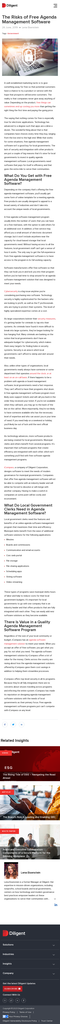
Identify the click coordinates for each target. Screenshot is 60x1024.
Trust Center (47, 1021)
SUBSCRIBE (11, 989)
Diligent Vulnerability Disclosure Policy (20, 1021)
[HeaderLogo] (9, 5)
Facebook (23, 999)
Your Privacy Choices (18, 1017)
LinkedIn (17, 999)
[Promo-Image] (30, 57)
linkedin (22, 723)
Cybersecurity (11, 291)
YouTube (5, 999)
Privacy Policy (9, 1012)
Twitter (11, 999)
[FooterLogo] (30, 933)
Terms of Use (25, 1012)
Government (13, 34)
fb (3, 723)
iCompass (9, 467)
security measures (46, 319)
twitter (13, 723)
